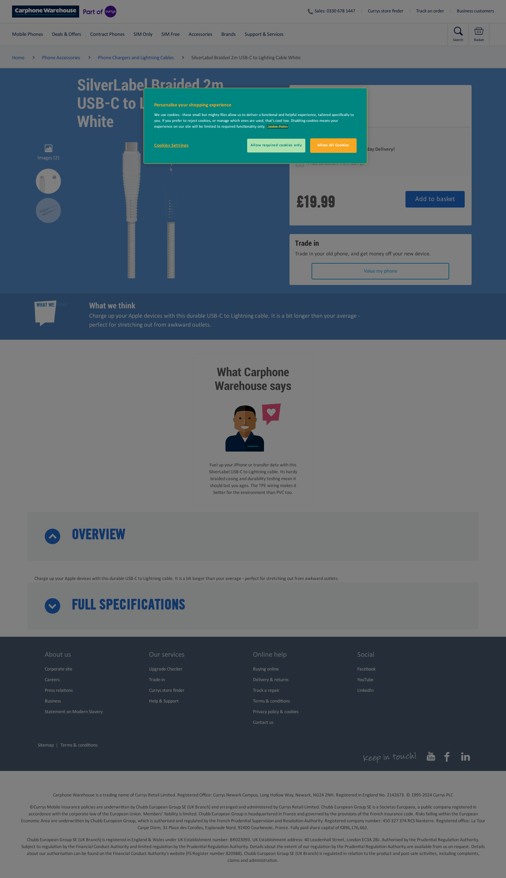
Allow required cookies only (276, 145)
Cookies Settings (171, 145)
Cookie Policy (277, 127)
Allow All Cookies (333, 145)
